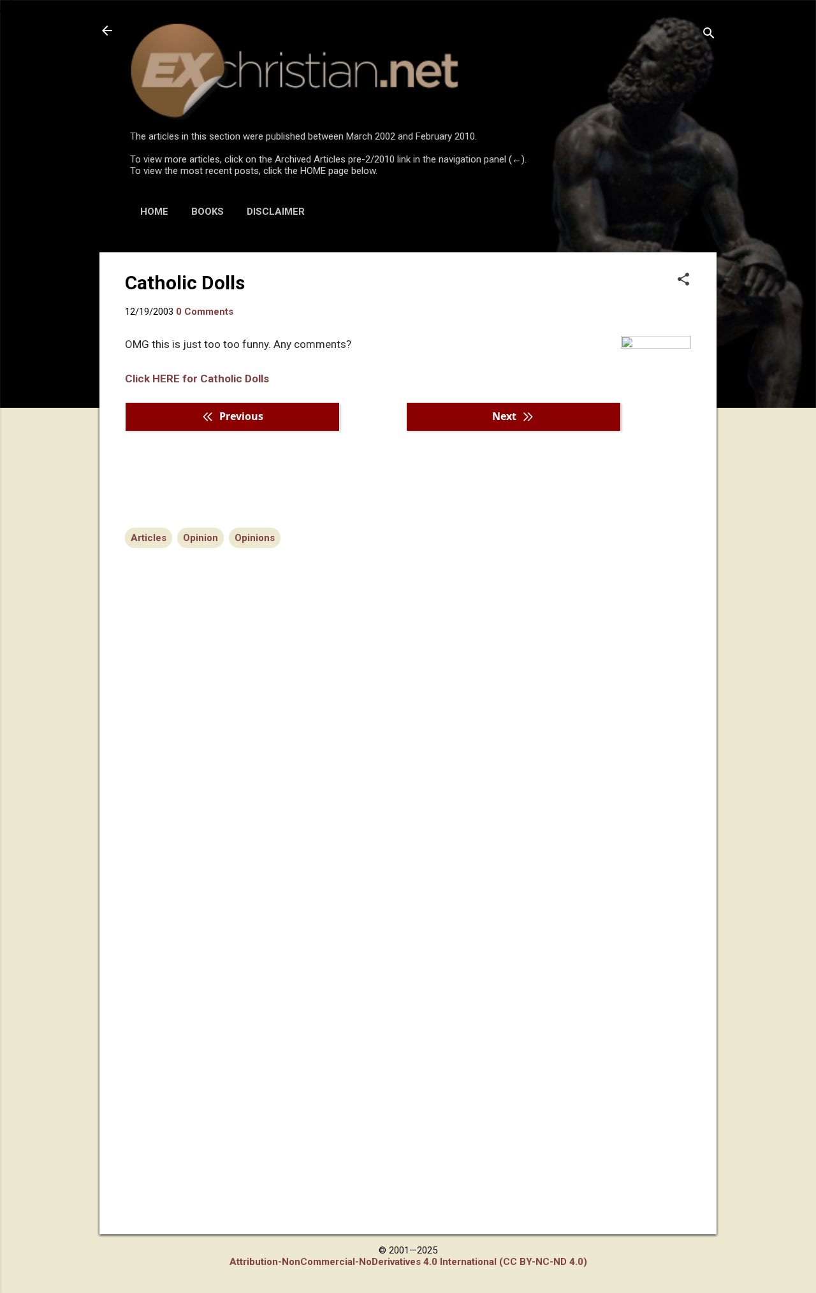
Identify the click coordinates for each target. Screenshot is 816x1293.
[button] (683, 280)
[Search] (709, 34)
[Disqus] (408, 712)
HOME (154, 211)
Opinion (200, 538)
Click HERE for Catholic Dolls (197, 378)
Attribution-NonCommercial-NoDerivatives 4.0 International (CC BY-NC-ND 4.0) (408, 1262)
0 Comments (204, 311)
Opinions (255, 538)
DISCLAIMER (276, 211)
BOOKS (207, 211)
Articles (148, 538)
